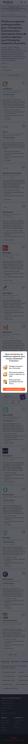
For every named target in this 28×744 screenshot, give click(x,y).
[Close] (25, 353)
